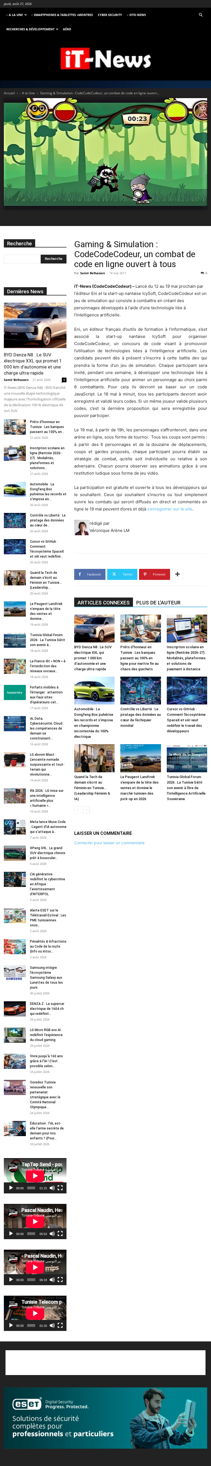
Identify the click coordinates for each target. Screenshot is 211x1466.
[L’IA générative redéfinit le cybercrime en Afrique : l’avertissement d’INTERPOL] (15, 879)
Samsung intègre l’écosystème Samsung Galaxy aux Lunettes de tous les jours (46, 977)
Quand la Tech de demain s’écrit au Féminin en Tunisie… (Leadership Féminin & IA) (92, 788)
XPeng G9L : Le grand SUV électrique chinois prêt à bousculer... (47, 853)
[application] (35, 1175)
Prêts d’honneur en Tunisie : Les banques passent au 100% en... (47, 427)
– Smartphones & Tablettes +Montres (62, 15)
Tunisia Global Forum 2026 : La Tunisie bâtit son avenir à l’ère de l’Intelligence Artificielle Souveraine (186, 788)
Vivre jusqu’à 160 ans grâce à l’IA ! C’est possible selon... (46, 1061)
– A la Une (14, 15)
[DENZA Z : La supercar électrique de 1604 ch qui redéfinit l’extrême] (15, 1008)
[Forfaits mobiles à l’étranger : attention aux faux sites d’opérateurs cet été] (15, 692)
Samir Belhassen (92, 273)
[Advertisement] (105, 1362)
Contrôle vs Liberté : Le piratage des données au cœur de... (48, 520)
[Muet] (52, 1188)
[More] (177, 574)
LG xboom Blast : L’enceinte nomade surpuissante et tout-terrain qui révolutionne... (47, 764)
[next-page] (86, 809)
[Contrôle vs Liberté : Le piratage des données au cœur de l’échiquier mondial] (140, 690)
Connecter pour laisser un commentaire (109, 842)
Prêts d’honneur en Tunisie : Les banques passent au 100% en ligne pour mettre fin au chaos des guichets (139, 658)
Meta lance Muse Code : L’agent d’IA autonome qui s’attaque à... (48, 827)
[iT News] (105, 58)
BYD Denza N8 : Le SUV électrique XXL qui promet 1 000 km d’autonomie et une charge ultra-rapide (93, 658)
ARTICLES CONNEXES (103, 602)
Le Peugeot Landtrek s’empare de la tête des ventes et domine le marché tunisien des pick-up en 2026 (139, 788)
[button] (200, 15)
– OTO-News (136, 15)
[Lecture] (11, 1188)
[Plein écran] (60, 1188)
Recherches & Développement (30, 29)
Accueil (9, 93)
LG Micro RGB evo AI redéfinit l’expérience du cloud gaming (46, 1035)
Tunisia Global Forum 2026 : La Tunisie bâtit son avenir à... (47, 640)
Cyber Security (110, 15)
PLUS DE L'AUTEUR (158, 602)
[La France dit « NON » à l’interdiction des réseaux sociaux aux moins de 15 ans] (15, 666)
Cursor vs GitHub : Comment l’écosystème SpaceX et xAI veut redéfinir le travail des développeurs (186, 720)
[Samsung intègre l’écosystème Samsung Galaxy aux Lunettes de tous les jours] (15, 972)
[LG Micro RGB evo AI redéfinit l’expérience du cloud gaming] (15, 1035)
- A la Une (27, 93)
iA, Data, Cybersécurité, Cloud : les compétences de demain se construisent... (47, 728)
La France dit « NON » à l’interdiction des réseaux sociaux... (47, 666)
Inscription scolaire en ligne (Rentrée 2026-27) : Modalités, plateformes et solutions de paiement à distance (186, 658)
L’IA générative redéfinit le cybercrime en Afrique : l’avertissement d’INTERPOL (47, 884)
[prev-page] (77, 809)
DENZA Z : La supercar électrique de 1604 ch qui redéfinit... (47, 1009)
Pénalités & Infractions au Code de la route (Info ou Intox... (48, 946)
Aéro (67, 29)
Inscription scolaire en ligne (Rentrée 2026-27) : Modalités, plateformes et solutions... (47, 458)
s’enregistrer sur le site (169, 509)
